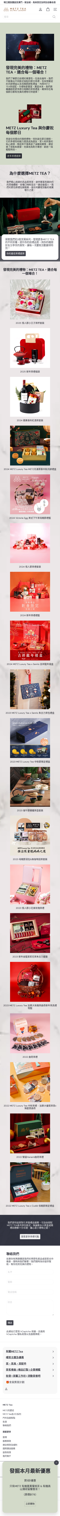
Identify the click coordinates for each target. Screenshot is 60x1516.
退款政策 (7, 1452)
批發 (5, 1421)
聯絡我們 (7, 1425)
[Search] (54, 16)
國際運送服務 (9, 1448)
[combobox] (30, 16)
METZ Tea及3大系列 (12, 1414)
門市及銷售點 (9, 1418)
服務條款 (35, 1334)
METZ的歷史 (8, 1410)
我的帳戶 (7, 1456)
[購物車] (48, 9)
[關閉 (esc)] (56, 1462)
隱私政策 (21, 1334)
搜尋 (5, 1437)
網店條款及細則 (10, 1444)
